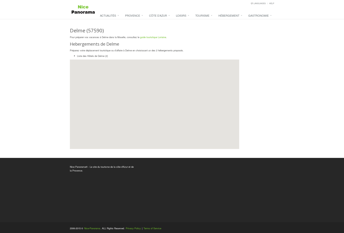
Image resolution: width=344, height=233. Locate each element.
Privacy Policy (133, 228)
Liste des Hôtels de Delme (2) (92, 56)
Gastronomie (258, 15)
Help (271, 3)
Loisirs (181, 15)
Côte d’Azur (158, 15)
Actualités (108, 15)
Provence (132, 15)
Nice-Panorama (92, 228)
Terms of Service (152, 228)
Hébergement (228, 15)
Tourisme (202, 15)
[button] (158, 106)
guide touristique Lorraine (153, 37)
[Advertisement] (207, 190)
